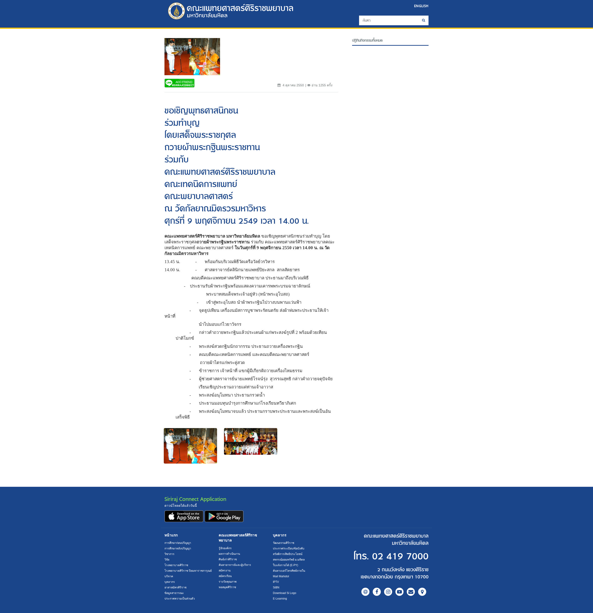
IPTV (276, 582)
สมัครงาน (224, 570)
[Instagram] (388, 592)
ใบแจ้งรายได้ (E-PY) (285, 565)
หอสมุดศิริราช (227, 587)
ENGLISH (421, 6)
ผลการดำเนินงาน (229, 553)
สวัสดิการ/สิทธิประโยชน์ (287, 554)
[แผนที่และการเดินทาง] (422, 592)
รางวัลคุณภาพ (228, 581)
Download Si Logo (284, 593)
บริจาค (168, 576)
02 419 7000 (400, 556)
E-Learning (280, 598)
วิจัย (166, 559)
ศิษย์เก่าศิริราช (228, 559)
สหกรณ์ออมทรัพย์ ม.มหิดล (289, 559)
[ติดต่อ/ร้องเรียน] (411, 592)
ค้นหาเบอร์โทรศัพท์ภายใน (289, 570)
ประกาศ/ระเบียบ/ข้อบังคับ (288, 548)
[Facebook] (377, 592)
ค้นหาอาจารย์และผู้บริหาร (235, 565)
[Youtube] (399, 592)
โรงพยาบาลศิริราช (176, 565)
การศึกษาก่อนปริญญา (177, 543)
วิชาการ (169, 554)
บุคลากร (169, 582)
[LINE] (365, 592)
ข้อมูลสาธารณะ (174, 593)
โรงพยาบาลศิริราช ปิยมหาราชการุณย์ (188, 570)
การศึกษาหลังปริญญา (177, 548)
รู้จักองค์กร (225, 548)
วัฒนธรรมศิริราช (283, 543)
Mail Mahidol (281, 576)
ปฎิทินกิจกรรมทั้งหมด (367, 40)
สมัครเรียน (225, 576)
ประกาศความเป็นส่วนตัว (179, 598)
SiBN (276, 587)
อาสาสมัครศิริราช (175, 587)
